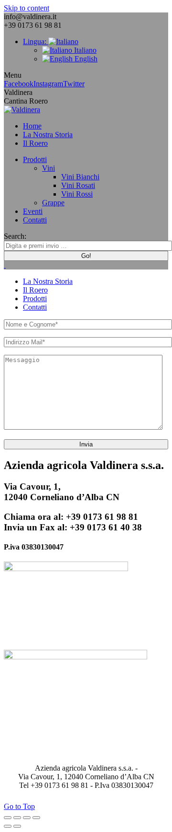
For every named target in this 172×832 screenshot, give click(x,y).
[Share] (17, 817)
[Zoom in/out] (36, 817)
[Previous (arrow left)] (7, 826)
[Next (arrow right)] (17, 826)
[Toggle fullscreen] (27, 817)
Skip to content (26, 8)
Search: (15, 236)
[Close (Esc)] (7, 817)
